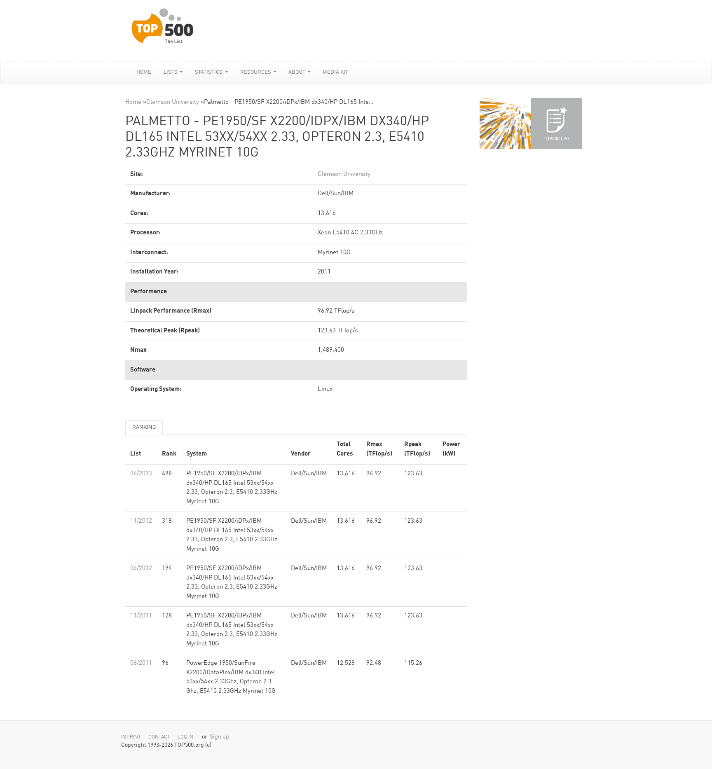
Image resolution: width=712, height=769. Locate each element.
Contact (159, 737)
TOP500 (505, 123)
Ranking (144, 427)
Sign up (219, 737)
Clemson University (172, 102)
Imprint (131, 737)
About (297, 72)
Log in (185, 737)
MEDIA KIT (335, 72)
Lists (171, 72)
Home (143, 72)
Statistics (209, 72)
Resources (256, 72)
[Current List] (556, 123)
